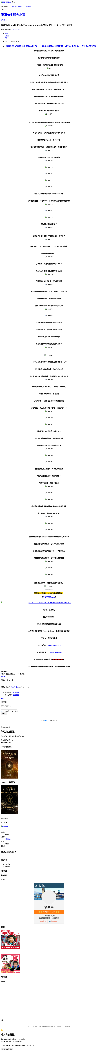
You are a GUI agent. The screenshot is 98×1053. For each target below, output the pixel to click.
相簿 (6, 33)
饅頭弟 (3, 676)
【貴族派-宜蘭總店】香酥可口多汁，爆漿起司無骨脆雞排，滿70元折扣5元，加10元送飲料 (50, 46)
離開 (11, 1049)
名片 (6, 38)
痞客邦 (13, 687)
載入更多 (4, 702)
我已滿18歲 (5, 1049)
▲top (2, 698)
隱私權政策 (60, 1026)
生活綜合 (16, 29)
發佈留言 (4, 713)
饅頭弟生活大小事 (13, 15)
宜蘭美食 (16, 695)
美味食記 (16, 692)
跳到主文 (4, 20)
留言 (17, 687)
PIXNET (35, 1026)
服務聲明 (67, 1026)
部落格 (7, 36)
